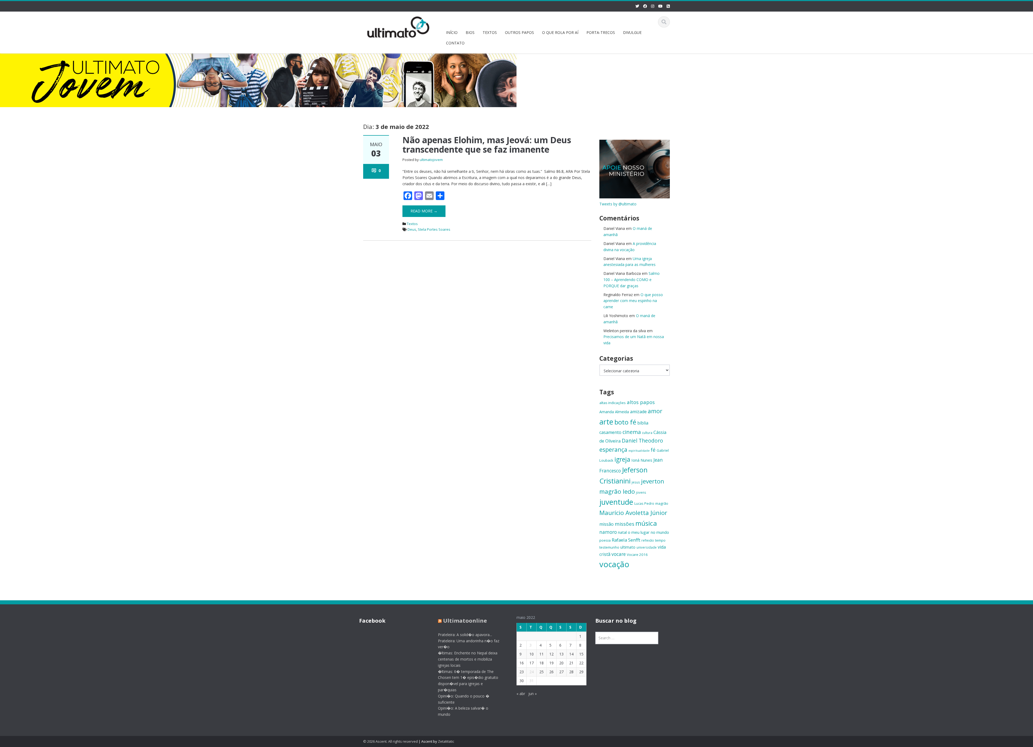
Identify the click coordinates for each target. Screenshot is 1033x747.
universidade (646, 547)
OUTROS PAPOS (519, 32)
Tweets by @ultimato (617, 203)
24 (531, 671)
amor (655, 411)
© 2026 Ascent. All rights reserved (390, 741)
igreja (622, 459)
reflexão (647, 540)
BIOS (470, 32)
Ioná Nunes (641, 460)
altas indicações (612, 402)
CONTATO (455, 42)
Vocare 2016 (637, 554)
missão (606, 524)
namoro (608, 532)
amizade (638, 412)
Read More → (424, 210)
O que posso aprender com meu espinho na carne (633, 301)
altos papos (641, 402)
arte (606, 422)
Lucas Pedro (644, 503)
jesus (636, 482)
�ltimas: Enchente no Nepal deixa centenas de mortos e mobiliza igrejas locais (467, 659)
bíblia (642, 423)
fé (653, 449)
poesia (605, 540)
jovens (641, 492)
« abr (520, 693)
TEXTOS (490, 32)
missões (624, 523)
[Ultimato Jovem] (398, 26)
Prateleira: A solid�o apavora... (465, 634)
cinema (631, 432)
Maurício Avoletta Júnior (633, 512)
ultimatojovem (431, 159)
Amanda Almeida (614, 411)
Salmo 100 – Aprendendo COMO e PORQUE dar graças (631, 279)
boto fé (625, 422)
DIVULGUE (632, 32)
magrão (661, 503)
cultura (647, 432)
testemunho (609, 547)
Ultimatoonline (465, 620)
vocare (618, 554)
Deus (412, 229)
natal (622, 532)
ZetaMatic (446, 741)
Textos (412, 223)
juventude (616, 502)
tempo (660, 540)
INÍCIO (452, 32)
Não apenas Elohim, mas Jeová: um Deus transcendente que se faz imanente (486, 144)
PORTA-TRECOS (600, 32)
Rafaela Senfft (626, 540)
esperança (613, 449)
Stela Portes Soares (434, 229)
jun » (532, 693)
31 (531, 680)
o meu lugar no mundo (648, 532)
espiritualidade (639, 451)
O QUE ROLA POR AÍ (560, 32)
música (646, 523)
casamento (610, 432)
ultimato (627, 547)
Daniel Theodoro (642, 440)
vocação (614, 564)
